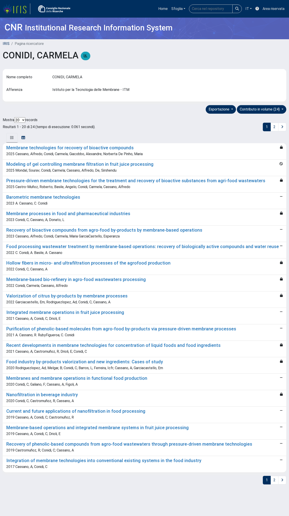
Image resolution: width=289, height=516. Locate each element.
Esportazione (219, 109)
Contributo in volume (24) (260, 109)
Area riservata (273, 9)
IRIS (6, 43)
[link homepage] (16, 8)
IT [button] (247, 9)
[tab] (12, 138)
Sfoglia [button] (177, 9)
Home (163, 9)
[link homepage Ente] (54, 8)
